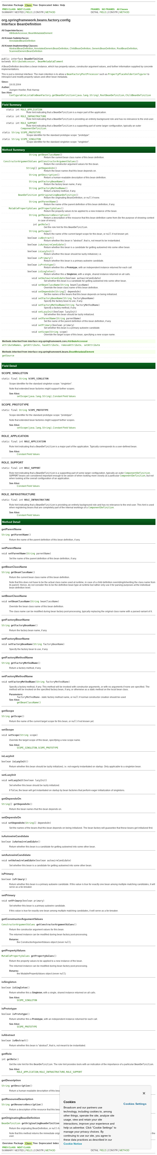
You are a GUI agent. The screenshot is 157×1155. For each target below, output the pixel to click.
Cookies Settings (134, 1103)
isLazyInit (45, 251)
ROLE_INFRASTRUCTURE (33, 116)
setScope (43, 332)
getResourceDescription (53, 215)
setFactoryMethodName (51, 305)
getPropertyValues (49, 208)
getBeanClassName (49, 154)
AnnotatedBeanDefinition (22, 40)
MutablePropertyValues (23, 208)
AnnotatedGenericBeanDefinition (51, 48)
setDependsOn (46, 291)
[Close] (144, 1093)
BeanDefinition (27, 195)
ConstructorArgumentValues (20, 161)
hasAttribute (50, 345)
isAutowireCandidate (51, 244)
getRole (42, 224)
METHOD (50, 12)
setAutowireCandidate (51, 278)
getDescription (47, 175)
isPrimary (44, 258)
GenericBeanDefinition (104, 48)
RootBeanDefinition (127, 48)
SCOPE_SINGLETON (31, 139)
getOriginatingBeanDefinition (57, 195)
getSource (8, 355)
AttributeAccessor (18, 33)
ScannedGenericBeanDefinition (25, 51)
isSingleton (45, 271)
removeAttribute (71, 345)
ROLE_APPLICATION (31, 109)
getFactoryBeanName (50, 181)
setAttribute (92, 345)
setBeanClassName (49, 285)
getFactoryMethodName (51, 188)
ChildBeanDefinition (80, 48)
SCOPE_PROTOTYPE (31, 132)
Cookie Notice (73, 1143)
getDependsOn (46, 168)
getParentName (47, 201)
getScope (43, 231)
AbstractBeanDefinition (21, 48)
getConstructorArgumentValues (57, 161)
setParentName (47, 318)
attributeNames (11, 345)
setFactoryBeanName (50, 298)
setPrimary (45, 325)
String (15, 132)
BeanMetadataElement (40, 33)
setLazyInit (45, 311)
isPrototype (45, 264)
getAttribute (32, 345)
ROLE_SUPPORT (29, 123)
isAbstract (45, 238)
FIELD (29, 12)
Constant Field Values (64, 396)
